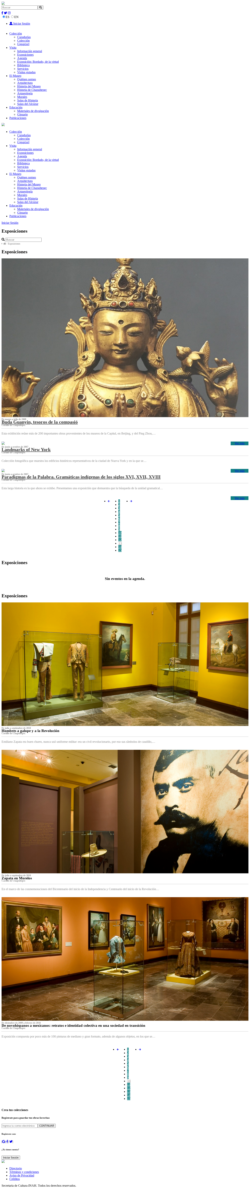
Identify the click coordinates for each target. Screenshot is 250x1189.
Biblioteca (23, 65)
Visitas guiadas (26, 72)
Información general (29, 51)
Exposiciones (25, 54)
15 (119, 550)
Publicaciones (17, 118)
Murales (22, 97)
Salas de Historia (27, 100)
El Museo (15, 75)
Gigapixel (23, 44)
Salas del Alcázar (27, 104)
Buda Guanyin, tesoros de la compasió (40, 422)
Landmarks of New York (26, 449)
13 (120, 543)
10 (119, 532)
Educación (15, 107)
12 (119, 539)
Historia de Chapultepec (32, 89)
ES (7, 17)
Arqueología (25, 93)
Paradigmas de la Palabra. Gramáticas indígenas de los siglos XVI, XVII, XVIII (81, 476)
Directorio (15, 1168)
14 (119, 546)
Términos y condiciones (24, 1172)
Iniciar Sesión (21, 23)
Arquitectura (25, 82)
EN (16, 17)
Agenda (22, 58)
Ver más (240, 443)
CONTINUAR (46, 1125)
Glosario (22, 114)
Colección (15, 33)
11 (119, 536)
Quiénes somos (26, 79)
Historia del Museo (29, 86)
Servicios (23, 68)
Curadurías (24, 37)
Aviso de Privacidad (21, 1175)
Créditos (14, 1179)
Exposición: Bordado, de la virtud (38, 61)
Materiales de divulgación (33, 111)
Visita (12, 47)
